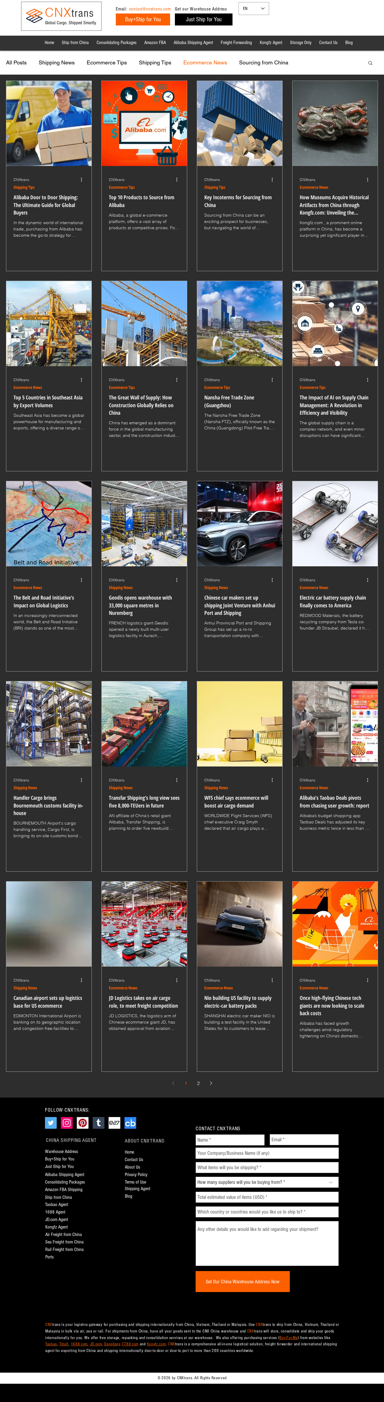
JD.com (96, 1344)
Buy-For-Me (288, 1337)
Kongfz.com (156, 1344)
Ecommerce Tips (107, 62)
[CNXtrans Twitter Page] (51, 1123)
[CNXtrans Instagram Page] (67, 1123)
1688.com (79, 1344)
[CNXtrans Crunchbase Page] (130, 1123)
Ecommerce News (205, 62)
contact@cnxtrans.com (150, 9)
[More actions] (83, 179)
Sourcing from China (263, 62)
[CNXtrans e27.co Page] (114, 1123)
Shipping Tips (155, 62)
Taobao (51, 1344)
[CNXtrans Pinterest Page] (82, 1123)
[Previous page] (173, 1083)
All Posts (16, 62)
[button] (370, 63)
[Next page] (211, 1083)
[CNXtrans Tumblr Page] (98, 1123)
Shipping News (57, 62)
